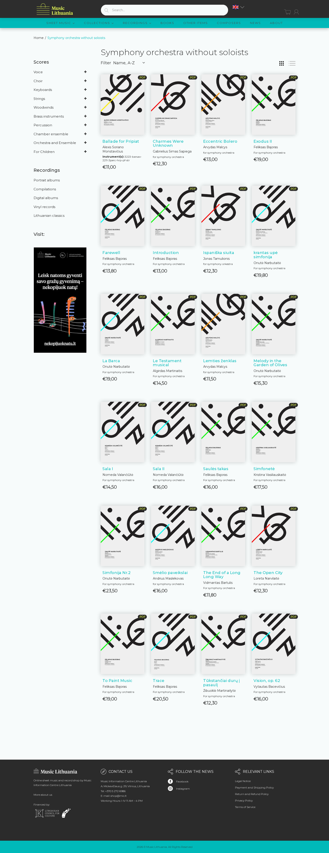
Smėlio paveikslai (170, 572)
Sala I (108, 468)
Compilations (45, 189)
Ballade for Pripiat (121, 141)
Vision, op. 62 (267, 680)
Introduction (166, 252)
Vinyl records (44, 207)
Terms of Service (245, 807)
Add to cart (173, 159)
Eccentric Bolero (220, 141)
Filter (106, 62)
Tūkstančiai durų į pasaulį (221, 682)
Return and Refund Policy (252, 794)
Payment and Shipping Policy (254, 787)
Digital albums (46, 198)
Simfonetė (264, 468)
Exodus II (263, 141)
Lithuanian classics (49, 215)
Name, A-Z (124, 62)
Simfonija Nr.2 (116, 572)
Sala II (159, 468)
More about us (43, 794)
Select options (122, 162)
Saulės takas (215, 468)
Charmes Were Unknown (168, 143)
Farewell (111, 252)
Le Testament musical (167, 363)
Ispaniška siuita (218, 252)
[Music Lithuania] (54, 9)
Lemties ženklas (220, 361)
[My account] (296, 12)
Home (39, 38)
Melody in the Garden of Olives (270, 363)
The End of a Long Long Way (222, 574)
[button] (239, 7)
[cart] (287, 12)
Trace (158, 680)
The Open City (268, 572)
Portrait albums (47, 180)
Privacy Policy (244, 800)
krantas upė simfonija (266, 254)
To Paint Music (117, 680)
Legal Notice (243, 781)
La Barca (111, 361)
